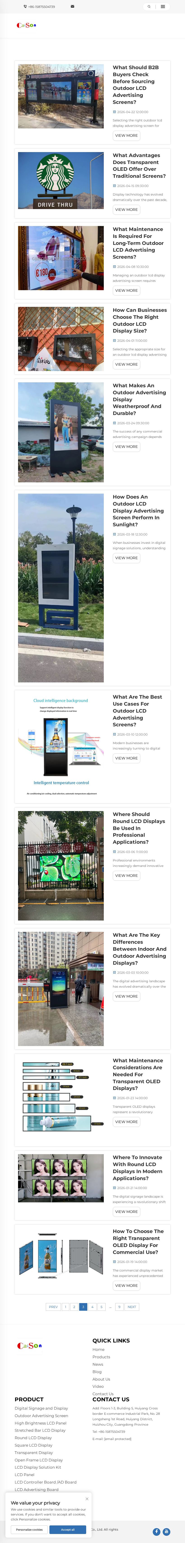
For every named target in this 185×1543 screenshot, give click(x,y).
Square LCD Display (33, 1445)
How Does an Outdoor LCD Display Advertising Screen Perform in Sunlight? (138, 511)
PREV (53, 1307)
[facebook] (156, 1532)
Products (101, 1357)
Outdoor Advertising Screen (41, 1415)
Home (98, 1349)
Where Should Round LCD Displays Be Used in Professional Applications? (139, 828)
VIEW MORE (126, 135)
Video (98, 1386)
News (97, 1364)
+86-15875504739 (41, 7)
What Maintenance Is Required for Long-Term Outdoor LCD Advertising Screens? (138, 243)
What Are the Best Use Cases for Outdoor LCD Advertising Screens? (137, 711)
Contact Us (102, 1394)
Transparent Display (34, 1452)
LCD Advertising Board (37, 1489)
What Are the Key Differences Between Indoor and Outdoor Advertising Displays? (139, 949)
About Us (101, 1379)
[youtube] (166, 1532)
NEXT (132, 1307)
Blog (97, 1372)
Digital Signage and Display (41, 1408)
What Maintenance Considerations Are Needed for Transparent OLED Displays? (138, 1074)
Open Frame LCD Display (39, 1460)
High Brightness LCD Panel (41, 1423)
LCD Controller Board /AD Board (46, 1482)
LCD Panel (25, 1474)
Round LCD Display (33, 1438)
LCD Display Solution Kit (38, 1467)
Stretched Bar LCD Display (40, 1430)
